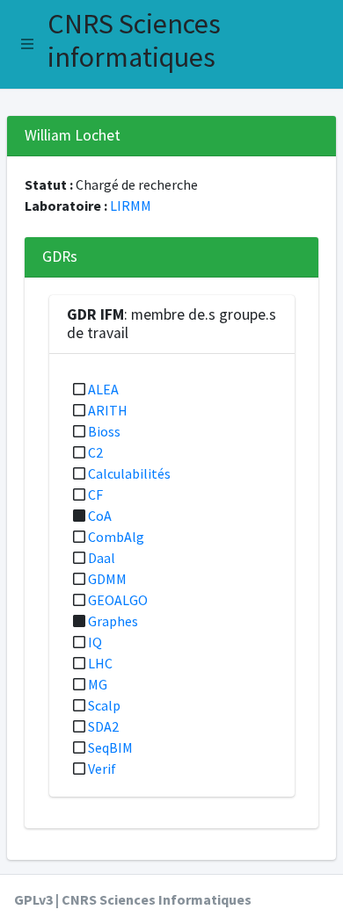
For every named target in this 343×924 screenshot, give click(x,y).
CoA (100, 515)
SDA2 (103, 726)
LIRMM (130, 205)
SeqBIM (110, 747)
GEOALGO (118, 600)
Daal (101, 558)
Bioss (104, 431)
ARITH (108, 410)
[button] (27, 43)
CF (95, 494)
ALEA (103, 389)
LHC (100, 663)
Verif (102, 768)
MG (97, 684)
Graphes (113, 621)
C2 (95, 452)
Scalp (104, 705)
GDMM (107, 579)
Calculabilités (129, 473)
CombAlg (116, 536)
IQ (95, 642)
